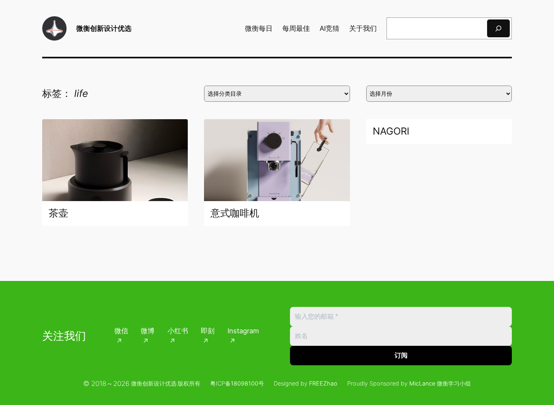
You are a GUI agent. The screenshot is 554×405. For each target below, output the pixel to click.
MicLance (422, 383)
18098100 (244, 383)
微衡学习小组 (454, 383)
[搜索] (498, 28)
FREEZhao (323, 383)
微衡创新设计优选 (103, 28)
